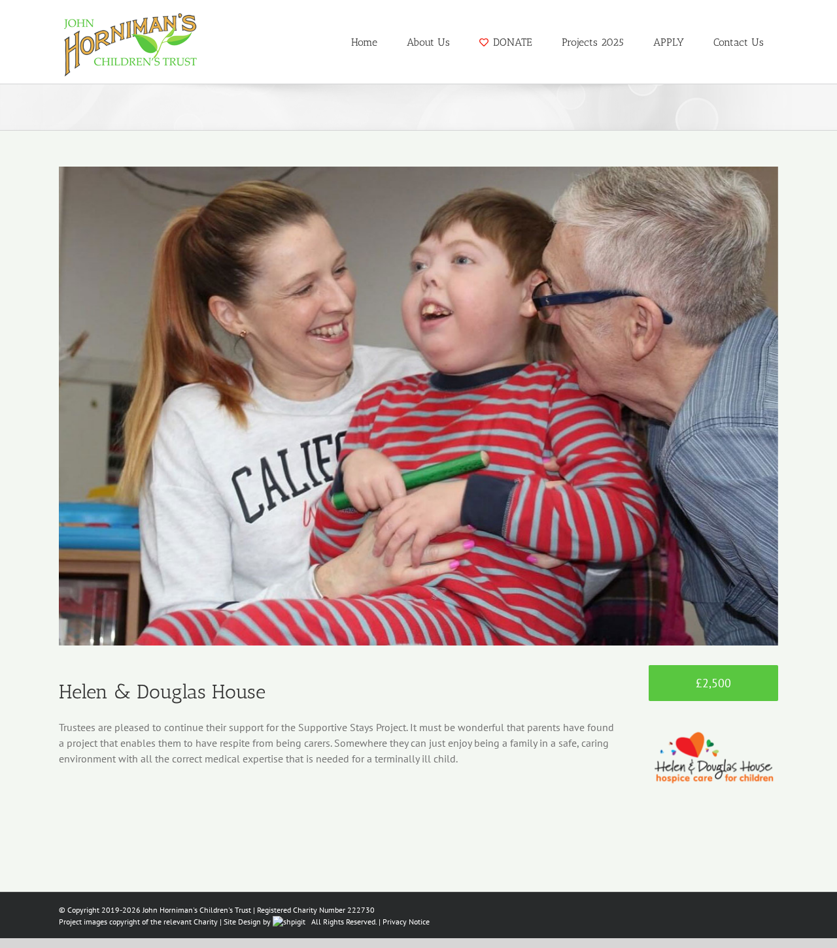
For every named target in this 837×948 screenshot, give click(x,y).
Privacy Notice (406, 921)
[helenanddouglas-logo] (713, 719)
